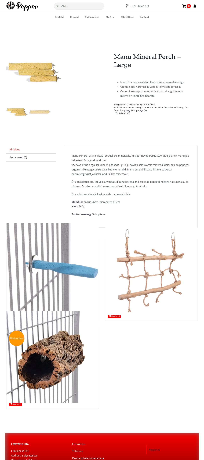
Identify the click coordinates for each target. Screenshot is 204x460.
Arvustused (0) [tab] (18, 157)
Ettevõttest (78, 444)
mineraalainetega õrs (178, 107)
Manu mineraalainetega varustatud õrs (138, 107)
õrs (121, 110)
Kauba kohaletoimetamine (88, 458)
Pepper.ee (154, 449)
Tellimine (77, 451)
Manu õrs (162, 107)
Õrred (152, 104)
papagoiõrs (141, 110)
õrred (116, 110)
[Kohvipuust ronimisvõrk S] (151, 269)
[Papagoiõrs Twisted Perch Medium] (53, 269)
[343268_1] (51, 72)
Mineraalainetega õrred (138, 104)
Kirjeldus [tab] (15, 149)
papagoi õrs (129, 110)
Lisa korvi (115, 316)
